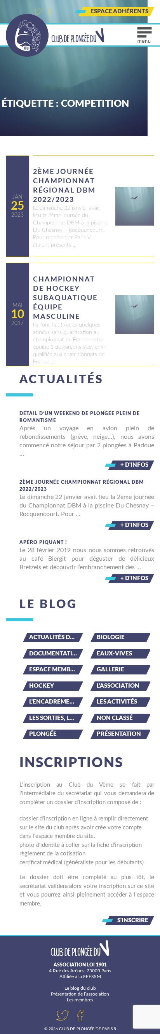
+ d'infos (134, 465)
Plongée (43, 734)
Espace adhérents (119, 11)
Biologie (111, 637)
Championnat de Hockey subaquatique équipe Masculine (65, 298)
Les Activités (117, 702)
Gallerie (110, 670)
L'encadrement (53, 702)
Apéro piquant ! (43, 542)
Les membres (80, 1000)
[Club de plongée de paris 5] (55, 35)
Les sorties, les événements (56, 718)
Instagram (61, 12)
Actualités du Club (56, 637)
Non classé (115, 718)
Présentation (119, 734)
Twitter (38, 12)
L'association (118, 686)
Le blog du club (80, 988)
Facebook (50, 12)
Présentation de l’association (80, 994)
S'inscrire (132, 920)
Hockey (41, 686)
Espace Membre (53, 670)
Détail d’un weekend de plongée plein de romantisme (79, 417)
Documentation (55, 654)
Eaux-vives (114, 654)
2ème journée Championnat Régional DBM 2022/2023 (64, 186)
